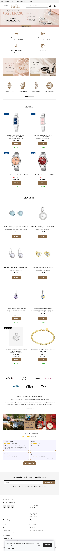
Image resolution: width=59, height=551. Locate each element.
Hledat (46, 6)
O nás (4, 527)
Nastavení (11, 548)
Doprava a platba (6, 530)
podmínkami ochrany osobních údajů (37, 486)
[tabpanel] (9, 87)
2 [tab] (29, 96)
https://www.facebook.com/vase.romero (4, 506)
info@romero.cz (10, 502)
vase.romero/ (8, 506)
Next (54, 86)
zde (39, 545)
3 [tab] (32, 96)
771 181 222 (12, 506)
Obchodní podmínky (7, 538)
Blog (13, 1)
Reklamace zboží (6, 535)
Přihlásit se (48, 482)
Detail (16, 143)
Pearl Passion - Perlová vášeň (36, 530)
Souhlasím (47, 544)
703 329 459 (9, 499)
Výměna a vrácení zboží (8, 532)
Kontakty (31, 1)
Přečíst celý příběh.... (29, 408)
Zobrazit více (29, 463)
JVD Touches (32, 527)
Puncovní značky (5, 1)
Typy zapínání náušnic (34, 524)
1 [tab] (26, 96)
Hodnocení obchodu (21, 1)
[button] (4, 18)
